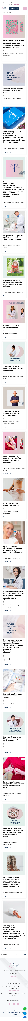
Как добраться (14, 990)
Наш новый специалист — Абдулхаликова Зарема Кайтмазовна (13, 739)
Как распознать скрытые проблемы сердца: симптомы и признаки (13, 237)
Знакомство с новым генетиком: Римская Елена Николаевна (13, 368)
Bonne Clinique (15, 1012)
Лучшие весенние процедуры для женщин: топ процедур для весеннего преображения (13, 549)
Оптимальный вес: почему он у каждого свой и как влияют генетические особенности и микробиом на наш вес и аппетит (13, 43)
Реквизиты (14, 976)
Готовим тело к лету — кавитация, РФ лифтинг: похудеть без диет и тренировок (12, 459)
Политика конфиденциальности (14, 1010)
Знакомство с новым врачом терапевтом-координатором (11, 413)
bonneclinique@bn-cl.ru (14, 1001)
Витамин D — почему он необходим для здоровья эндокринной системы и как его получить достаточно (13, 832)
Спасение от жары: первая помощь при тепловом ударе (13, 90)
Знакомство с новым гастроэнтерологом (11, 326)
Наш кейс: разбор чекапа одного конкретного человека (12, 696)
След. (24, 954)
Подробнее (6, 59)
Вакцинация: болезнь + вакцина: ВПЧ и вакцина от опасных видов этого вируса (13, 784)
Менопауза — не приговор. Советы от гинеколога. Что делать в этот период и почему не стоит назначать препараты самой (14, 595)
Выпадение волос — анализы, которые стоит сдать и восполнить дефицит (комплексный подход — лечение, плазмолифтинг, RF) (12, 881)
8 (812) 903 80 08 (14, 983)
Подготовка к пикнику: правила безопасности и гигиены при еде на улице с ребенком (14, 283)
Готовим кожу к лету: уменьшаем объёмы (11, 504)
